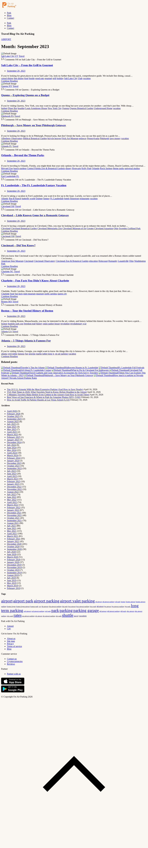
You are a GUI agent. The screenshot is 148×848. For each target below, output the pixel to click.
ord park (48, 611)
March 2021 (12, 536)
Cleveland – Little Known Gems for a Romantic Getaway (35, 215)
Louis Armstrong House (36, 108)
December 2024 (14, 442)
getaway (83, 138)
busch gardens (19, 168)
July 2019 (11, 578)
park (55, 610)
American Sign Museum (12, 261)
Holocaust (103, 261)
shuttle (67, 615)
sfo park (58, 616)
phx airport (130, 611)
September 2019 (14, 572)
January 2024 (13, 460)
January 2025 (13, 440)
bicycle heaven (54, 138)
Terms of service (14, 646)
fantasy (46, 198)
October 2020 (13, 546)
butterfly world (28, 198)
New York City (55, 108)
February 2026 (13, 413)
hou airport (72, 606)
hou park (93, 606)
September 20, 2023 (16, 71)
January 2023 (13, 484)
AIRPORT (6, 39)
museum (40, 294)
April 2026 (12, 411)
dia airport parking (55, 606)
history (39, 323)
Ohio (116, 228)
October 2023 (13, 466)
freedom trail (30, 323)
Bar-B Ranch (15, 198)
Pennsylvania (93, 138)
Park (9, 13)
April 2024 (12, 453)
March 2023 (12, 479)
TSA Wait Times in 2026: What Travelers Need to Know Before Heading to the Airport (47, 392)
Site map (11, 641)
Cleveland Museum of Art (74, 228)
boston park (34, 606)
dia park (65, 606)
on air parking (61, 354)
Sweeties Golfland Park (129, 228)
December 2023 (14, 463)
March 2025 (12, 434)
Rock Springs (106, 168)
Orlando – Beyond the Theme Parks (22, 155)
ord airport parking (38, 611)
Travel (21, 56)
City (9, 628)
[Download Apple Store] (12, 684)
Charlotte (5, 294)
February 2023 (13, 481)
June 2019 (11, 580)
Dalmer (39, 198)
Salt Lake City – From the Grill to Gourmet (27, 65)
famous (21, 354)
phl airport (103, 611)
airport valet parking (77, 600)
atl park (117, 602)
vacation (87, 78)
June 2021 (11, 528)
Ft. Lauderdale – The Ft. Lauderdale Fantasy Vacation (33, 185)
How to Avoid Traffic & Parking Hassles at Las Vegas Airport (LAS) (38, 400)
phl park (123, 611)
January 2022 (13, 510)
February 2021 (13, 539)
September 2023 (14, 468)
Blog (9, 15)
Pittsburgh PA (7, 116)
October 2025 (13, 416)
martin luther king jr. (45, 354)
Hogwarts (76, 168)
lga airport (107, 606)
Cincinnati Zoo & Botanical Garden (72, 261)
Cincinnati (28, 261)
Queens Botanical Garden (81, 108)
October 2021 (13, 518)
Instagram (74, 198)
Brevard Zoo (7, 168)
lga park (127, 606)
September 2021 (14, 520)
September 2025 (14, 419)
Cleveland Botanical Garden (24, 228)
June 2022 (11, 497)
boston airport (130, 602)
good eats (39, 78)
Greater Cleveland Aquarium (100, 228)
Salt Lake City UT (9, 56)
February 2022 (13, 507)
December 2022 (14, 486)
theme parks (118, 168)
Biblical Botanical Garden (35, 138)
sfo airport (38, 616)
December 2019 (14, 565)
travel (76, 616)
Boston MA (6, 301)
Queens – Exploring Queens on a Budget (25, 95)
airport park (23, 600)
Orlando (95, 168)
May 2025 (11, 429)
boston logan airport (23, 606)
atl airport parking (108, 602)
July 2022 (11, 494)
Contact (10, 18)
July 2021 (11, 526)
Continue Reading (9, 81)
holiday (60, 78)
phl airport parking (113, 611)
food (26, 78)
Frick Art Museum (70, 138)
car (40, 606)
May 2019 (11, 583)
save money (115, 138)
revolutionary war (78, 323)
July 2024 (11, 445)
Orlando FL (6, 146)
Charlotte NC (7, 271)
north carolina (50, 294)
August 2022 (13, 492)
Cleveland (5, 228)
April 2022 (12, 502)
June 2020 (11, 554)
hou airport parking (82, 606)
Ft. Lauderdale (57, 198)
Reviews (11, 664)
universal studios (132, 168)
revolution (65, 323)
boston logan (11, 606)
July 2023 (11, 471)
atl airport (98, 602)
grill (54, 78)
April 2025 (12, 432)
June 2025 (11, 427)
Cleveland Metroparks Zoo (49, 228)
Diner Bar (12, 108)
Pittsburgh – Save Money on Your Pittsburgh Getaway (33, 125)
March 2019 (12, 585)
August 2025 (13, 421)
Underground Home (103, 108)
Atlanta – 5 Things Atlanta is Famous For (26, 340)
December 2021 (14, 512)
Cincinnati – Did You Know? (18, 245)
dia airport (44, 606)
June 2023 (11, 473)
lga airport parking (118, 606)
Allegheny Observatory (12, 138)
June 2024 (11, 447)
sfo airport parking (49, 616)
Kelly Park (86, 168)
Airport (10, 626)
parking (66, 610)
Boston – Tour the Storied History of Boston (27, 310)
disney (68, 168)
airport (7, 600)
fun (26, 354)
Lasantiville (123, 261)
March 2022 (12, 505)
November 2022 (14, 489)
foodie (32, 78)
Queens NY (6, 86)
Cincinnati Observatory (44, 261)
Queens (65, 108)
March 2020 (12, 557)
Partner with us (14, 674)
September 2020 (14, 549)
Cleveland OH (7, 206)
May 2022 (11, 499)
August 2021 (13, 523)
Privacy (10, 643)
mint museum (29, 294)
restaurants (84, 198)
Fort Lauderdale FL (10, 176)
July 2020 (11, 552)
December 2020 (14, 544)
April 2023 (12, 476)
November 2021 (14, 515)
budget (4, 108)
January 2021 (13, 541)
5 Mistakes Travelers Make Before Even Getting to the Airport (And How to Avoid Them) (48, 394)
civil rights (12, 354)
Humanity (112, 261)
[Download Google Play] (12, 692)
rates (18, 615)
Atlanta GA (6, 331)
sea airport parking (28, 616)
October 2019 (13, 570)
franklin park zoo (15, 323)
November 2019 (14, 567)
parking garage (86, 610)
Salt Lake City (70, 78)
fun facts (19, 294)
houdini (21, 108)
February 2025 (13, 437)
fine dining (19, 78)
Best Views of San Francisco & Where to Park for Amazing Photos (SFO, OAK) (44, 397)
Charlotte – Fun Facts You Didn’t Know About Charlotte (35, 280)
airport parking (46, 600)
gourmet (48, 78)
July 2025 (11, 424)
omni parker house (51, 323)
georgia (32, 354)
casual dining (7, 78)
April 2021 (12, 533)
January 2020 (13, 562)
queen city (62, 294)
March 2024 (12, 455)
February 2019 (13, 588)
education (93, 261)
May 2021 (11, 531)
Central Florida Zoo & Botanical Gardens (46, 168)
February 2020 (13, 559)
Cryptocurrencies (15, 661)
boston (4, 323)
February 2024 (13, 458)
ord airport (27, 611)
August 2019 (13, 575)
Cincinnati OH (8, 236)
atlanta (4, 354)
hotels (67, 198)
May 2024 (11, 450)
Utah (80, 78)
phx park (10, 616)
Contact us (12, 659)
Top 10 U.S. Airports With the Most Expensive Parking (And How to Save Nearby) (45, 389)
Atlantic (4, 198)
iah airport (100, 606)
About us (11, 638)
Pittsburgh (104, 138)
